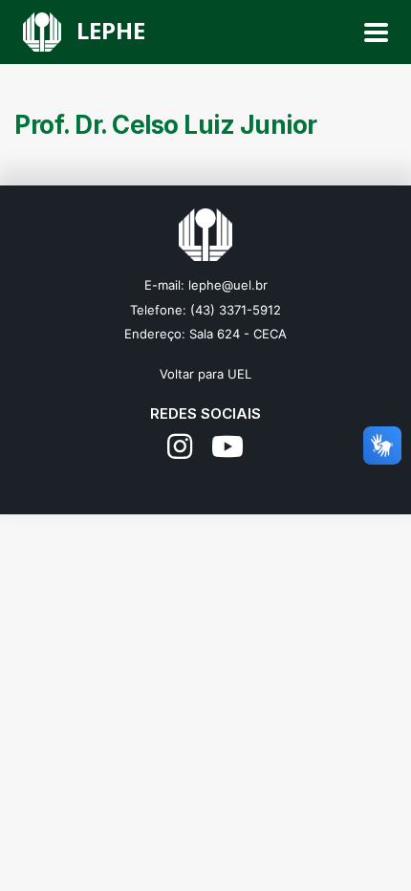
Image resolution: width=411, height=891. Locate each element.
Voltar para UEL (205, 373)
